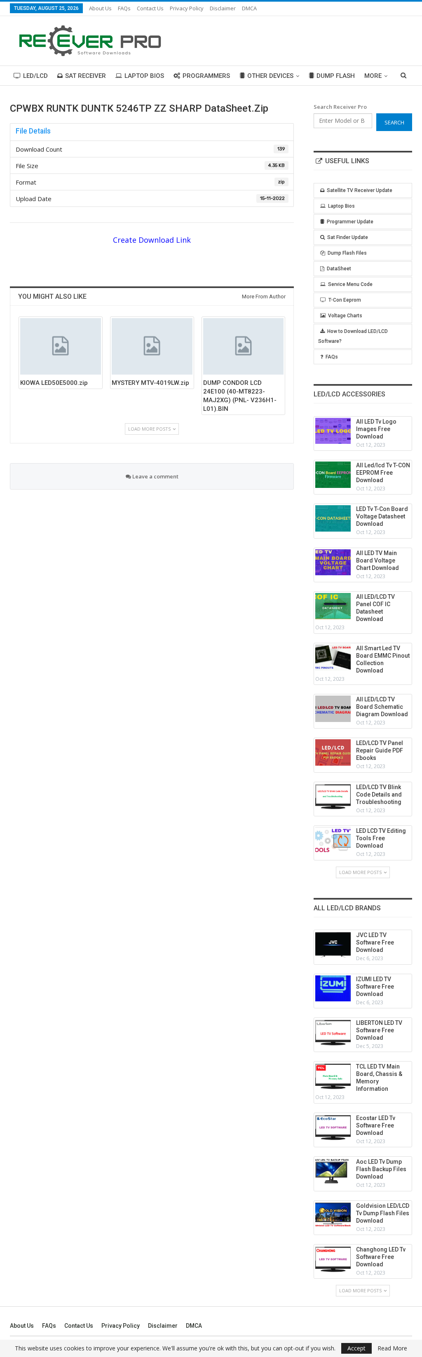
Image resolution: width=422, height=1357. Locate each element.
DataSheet (339, 269)
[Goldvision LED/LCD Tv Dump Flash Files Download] (333, 1215)
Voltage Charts (345, 316)
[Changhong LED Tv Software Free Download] (333, 1259)
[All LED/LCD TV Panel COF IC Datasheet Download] (333, 606)
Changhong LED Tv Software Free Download (381, 1257)
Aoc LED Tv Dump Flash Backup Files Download (381, 1169)
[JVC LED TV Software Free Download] (333, 944)
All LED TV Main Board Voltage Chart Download (377, 560)
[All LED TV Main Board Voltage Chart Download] (333, 562)
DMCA (249, 8)
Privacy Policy (187, 8)
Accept (356, 1348)
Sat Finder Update (347, 237)
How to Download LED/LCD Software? (353, 336)
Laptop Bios (144, 76)
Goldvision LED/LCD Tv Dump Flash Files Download (382, 1213)
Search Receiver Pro (340, 106)
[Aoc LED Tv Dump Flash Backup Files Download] (333, 1171)
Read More (392, 1348)
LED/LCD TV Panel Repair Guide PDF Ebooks (379, 750)
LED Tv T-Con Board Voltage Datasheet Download (382, 516)
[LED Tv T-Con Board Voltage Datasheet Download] (333, 518)
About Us (100, 8)
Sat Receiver (85, 76)
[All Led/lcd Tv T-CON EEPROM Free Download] (333, 475)
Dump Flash (335, 76)
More (373, 76)
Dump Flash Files (347, 253)
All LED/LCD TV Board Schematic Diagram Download (382, 706)
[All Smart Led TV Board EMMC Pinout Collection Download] (333, 658)
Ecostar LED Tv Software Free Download (375, 1125)
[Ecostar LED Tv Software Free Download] (333, 1127)
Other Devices (270, 76)
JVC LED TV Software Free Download (375, 942)
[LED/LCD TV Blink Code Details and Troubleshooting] (333, 796)
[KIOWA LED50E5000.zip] (60, 346)
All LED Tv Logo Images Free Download (376, 429)
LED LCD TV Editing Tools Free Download (381, 838)
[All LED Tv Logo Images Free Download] (333, 431)
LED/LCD (35, 76)
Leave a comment (154, 476)
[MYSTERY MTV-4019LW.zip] (152, 346)
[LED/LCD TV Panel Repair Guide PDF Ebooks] (333, 752)
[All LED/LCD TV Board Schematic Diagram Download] (333, 709)
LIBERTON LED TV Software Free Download (379, 1030)
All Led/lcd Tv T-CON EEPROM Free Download (383, 472)
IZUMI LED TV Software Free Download (375, 986)
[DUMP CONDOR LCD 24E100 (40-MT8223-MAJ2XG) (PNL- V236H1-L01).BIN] (243, 346)
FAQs (124, 8)
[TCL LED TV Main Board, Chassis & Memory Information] (333, 1076)
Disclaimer (223, 8)
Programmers (206, 76)
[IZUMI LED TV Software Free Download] (333, 988)
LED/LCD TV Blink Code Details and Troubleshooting (379, 794)
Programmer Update (350, 222)
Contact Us (150, 8)
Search (394, 122)
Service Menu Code (350, 284)
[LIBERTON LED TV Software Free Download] (333, 1032)
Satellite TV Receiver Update (359, 190)
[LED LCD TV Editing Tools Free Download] (333, 840)
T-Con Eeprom (344, 300)
